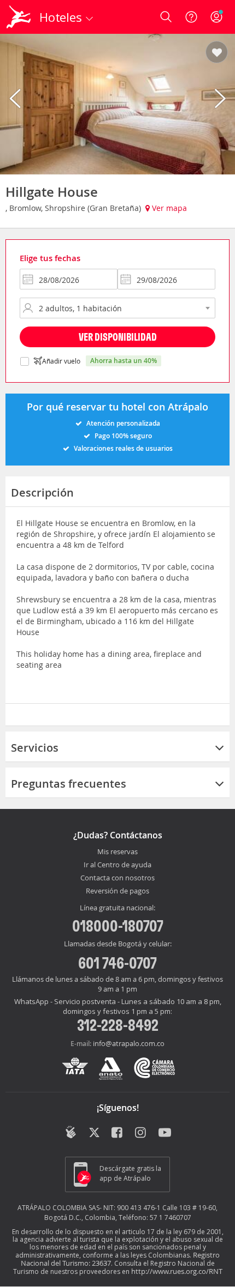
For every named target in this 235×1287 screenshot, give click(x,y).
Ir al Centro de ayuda (117, 865)
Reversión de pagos (117, 891)
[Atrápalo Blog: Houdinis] (70, 1132)
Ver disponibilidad (118, 336)
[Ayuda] (191, 16)
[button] (216, 53)
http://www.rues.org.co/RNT (176, 1271)
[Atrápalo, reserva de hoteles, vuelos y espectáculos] (19, 17)
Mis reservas (117, 852)
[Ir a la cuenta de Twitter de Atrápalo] (94, 1133)
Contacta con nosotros (117, 878)
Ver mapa (168, 208)
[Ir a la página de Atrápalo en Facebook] (117, 1133)
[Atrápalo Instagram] (141, 1133)
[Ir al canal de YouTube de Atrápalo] (164, 1133)
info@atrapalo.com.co (128, 1043)
